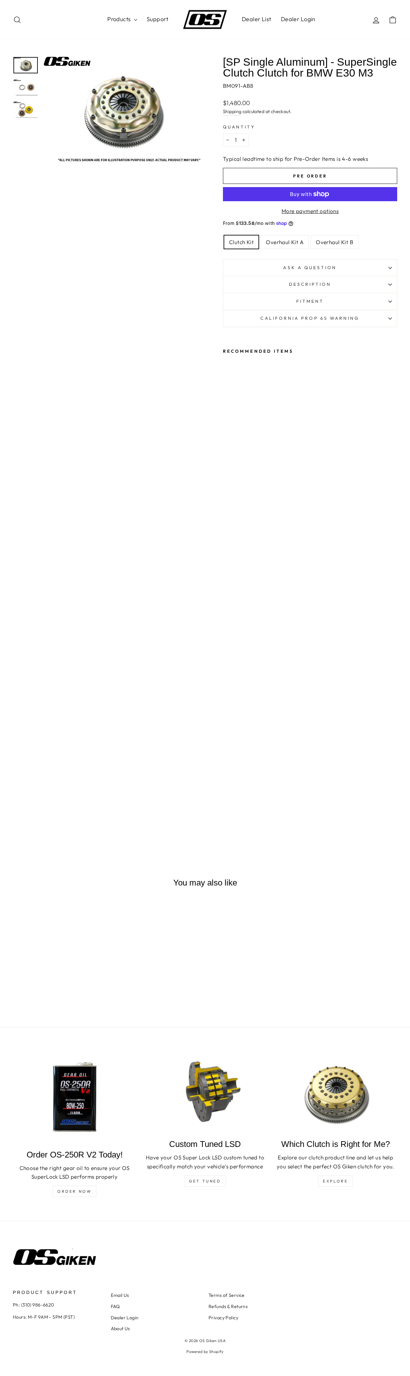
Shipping (232, 111)
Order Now (74, 1191)
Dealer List (256, 19)
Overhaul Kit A (285, 242)
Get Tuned (205, 1181)
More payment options (310, 211)
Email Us (120, 1295)
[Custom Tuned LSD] (204, 1092)
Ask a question (310, 267)
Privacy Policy (223, 1318)
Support (157, 19)
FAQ (115, 1306)
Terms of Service (227, 1295)
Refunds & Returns (228, 1306)
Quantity (239, 127)
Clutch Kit (241, 242)
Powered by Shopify (205, 1351)
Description (310, 284)
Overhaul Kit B (334, 242)
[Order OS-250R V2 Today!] (74, 1097)
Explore (335, 1181)
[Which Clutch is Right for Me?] (335, 1092)
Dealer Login (298, 19)
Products (119, 19)
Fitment (310, 301)
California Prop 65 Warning (309, 318)
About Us (120, 1328)
